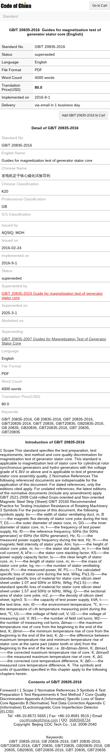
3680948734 (80, 720)
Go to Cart (99, 5)
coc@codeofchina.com (38, 720)
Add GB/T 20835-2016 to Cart (83, 115)
